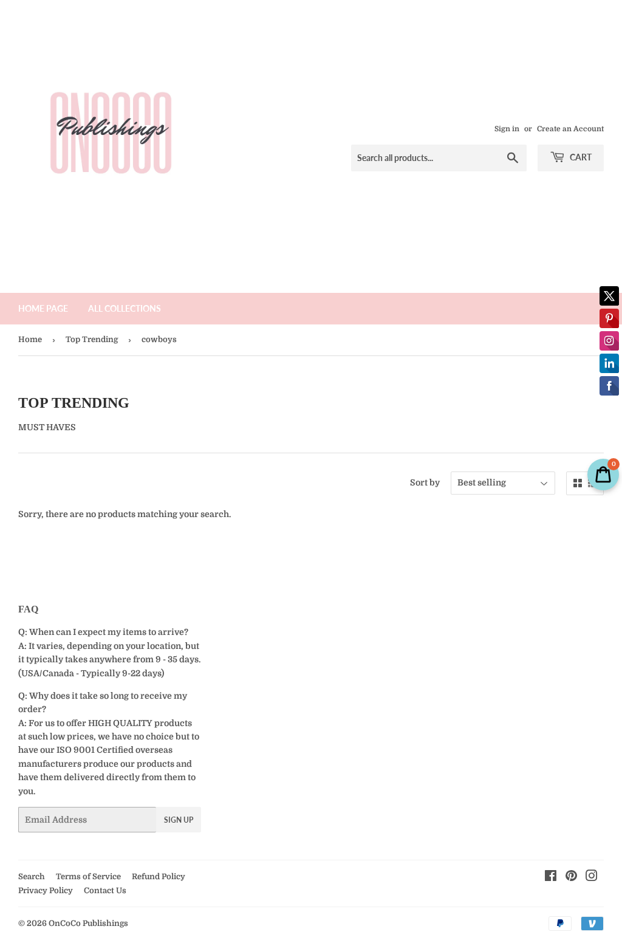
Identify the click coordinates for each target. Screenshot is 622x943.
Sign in (506, 129)
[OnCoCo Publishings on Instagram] (592, 877)
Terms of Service (88, 876)
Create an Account (570, 129)
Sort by (425, 482)
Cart (580, 157)
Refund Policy (158, 876)
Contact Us (105, 890)
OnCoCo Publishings (88, 923)
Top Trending (92, 339)
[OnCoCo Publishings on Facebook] (550, 877)
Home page (43, 308)
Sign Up (178, 820)
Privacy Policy (45, 890)
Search (31, 876)
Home (30, 339)
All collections (124, 308)
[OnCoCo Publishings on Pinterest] (571, 877)
